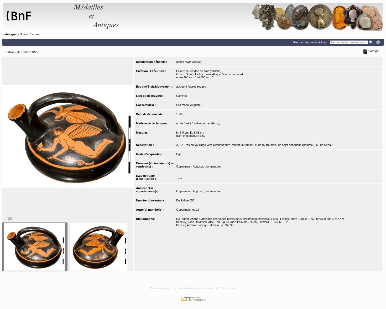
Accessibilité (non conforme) (196, 288)
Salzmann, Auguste (188, 105)
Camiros (181, 95)
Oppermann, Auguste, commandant (198, 166)
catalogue (10, 34)
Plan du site (229, 288)
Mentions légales (160, 288)
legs (178, 154)
